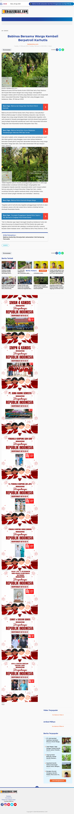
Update (43, 270)
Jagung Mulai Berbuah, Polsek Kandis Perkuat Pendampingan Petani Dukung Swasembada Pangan (53, 756)
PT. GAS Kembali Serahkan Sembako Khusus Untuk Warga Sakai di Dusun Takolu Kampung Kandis (53, 740)
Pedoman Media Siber (9, 800)
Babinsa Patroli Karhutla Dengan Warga (23, 200)
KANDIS (5, 245)
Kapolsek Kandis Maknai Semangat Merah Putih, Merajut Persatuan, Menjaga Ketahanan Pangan (52, 764)
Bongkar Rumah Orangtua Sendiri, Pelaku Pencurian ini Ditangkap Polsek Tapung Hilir (52, 773)
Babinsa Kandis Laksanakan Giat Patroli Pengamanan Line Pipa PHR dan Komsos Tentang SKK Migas (52, 4)
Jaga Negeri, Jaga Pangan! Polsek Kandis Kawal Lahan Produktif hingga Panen (53, 748)
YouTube (16, 807)
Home (5, 4)
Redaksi (8, 796)
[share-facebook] (57, 49)
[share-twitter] (60, 49)
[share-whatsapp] (63, 49)
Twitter (12, 807)
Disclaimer (8, 798)
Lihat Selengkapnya (57, 780)
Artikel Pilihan (49, 722)
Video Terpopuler (50, 710)
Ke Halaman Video (57, 715)
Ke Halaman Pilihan (57, 726)
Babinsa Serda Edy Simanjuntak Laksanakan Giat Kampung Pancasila (23, 238)
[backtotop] (37, 787)
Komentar (8, 253)
